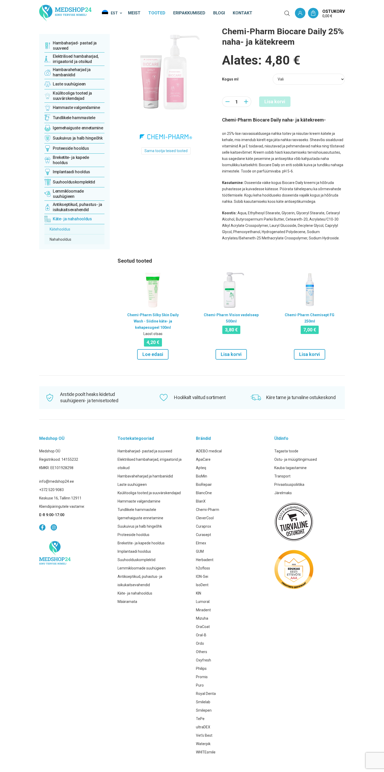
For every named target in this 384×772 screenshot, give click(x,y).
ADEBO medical (209, 451)
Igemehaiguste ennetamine (140, 518)
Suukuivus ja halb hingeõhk (140, 526)
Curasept (203, 535)
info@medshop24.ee (56, 481)
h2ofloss (203, 568)
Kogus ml (230, 79)
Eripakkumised (189, 12)
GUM (200, 551)
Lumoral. (203, 602)
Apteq (201, 468)
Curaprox (203, 526)
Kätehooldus (60, 229)
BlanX (201, 501)
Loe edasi (152, 354)
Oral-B (201, 635)
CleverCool (205, 518)
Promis (202, 677)
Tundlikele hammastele (137, 510)
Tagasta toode (286, 451)
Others (201, 652)
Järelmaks (283, 493)
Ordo (200, 643)
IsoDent (202, 585)
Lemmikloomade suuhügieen (142, 568)
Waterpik (203, 744)
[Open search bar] (287, 13)
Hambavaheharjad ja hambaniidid (145, 476)
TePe (200, 719)
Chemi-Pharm (207, 510)
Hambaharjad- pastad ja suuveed (145, 451)
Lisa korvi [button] (231, 354)
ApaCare (203, 459)
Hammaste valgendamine (139, 501)
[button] (112, 13)
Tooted (156, 12)
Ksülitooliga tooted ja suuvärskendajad (149, 493)
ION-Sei (202, 576)
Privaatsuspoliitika (289, 484)
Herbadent (204, 560)
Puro (200, 685)
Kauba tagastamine (290, 468)
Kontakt (242, 12)
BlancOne (204, 493)
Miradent (203, 610)
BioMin (201, 476)
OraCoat (203, 627)
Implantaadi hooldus (134, 551)
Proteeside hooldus (133, 535)
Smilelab (203, 702)
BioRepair (204, 484)
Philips (201, 668)
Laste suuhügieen (132, 484)
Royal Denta (206, 694)
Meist (134, 12)
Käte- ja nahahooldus (135, 593)
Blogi (219, 12)
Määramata (127, 602)
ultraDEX (203, 727)
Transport (282, 476)
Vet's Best (204, 735)
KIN (198, 593)
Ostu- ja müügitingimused (295, 459)
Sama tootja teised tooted (166, 151)
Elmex (201, 543)
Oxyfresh (203, 660)
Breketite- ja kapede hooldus (141, 543)
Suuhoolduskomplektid (136, 560)
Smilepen (204, 710)
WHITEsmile (206, 752)
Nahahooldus (60, 239)
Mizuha (202, 618)
